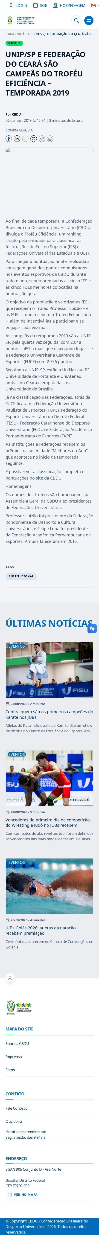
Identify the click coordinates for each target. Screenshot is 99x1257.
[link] (49, 1043)
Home (10, 34)
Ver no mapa (26, 1194)
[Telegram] (42, 138)
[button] (76, 20)
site (39, 478)
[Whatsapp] (25, 139)
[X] (33, 138)
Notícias (24, 34)
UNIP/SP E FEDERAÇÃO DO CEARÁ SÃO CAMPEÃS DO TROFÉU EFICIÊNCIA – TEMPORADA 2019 (62, 34)
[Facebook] (9, 138)
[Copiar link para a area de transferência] (50, 138)
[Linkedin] (17, 138)
